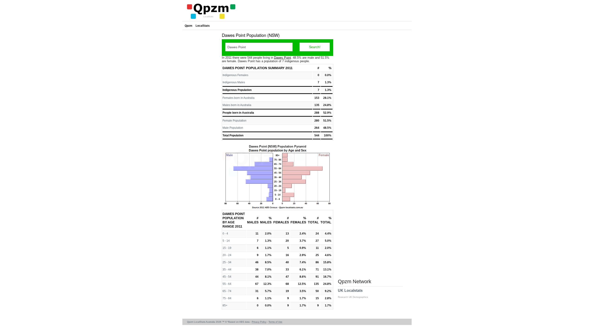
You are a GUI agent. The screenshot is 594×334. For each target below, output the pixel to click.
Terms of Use (275, 322)
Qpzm (188, 25)
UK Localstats (353, 293)
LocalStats (203, 25)
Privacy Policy (259, 322)
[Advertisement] (201, 100)
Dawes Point (282, 57)
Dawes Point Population (245, 68)
